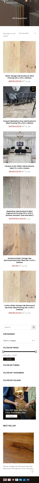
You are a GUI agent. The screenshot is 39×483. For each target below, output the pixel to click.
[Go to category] (34, 340)
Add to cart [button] (22, 68)
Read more (21, 204)
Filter (8, 359)
